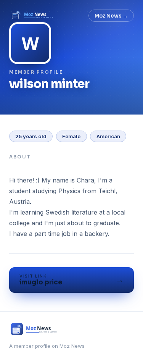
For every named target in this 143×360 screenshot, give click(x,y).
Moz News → (111, 16)
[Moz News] (32, 15)
